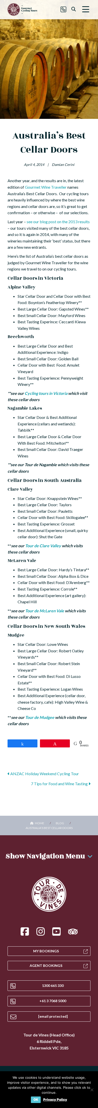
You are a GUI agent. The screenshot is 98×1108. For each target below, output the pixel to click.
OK (35, 1099)
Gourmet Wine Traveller (46, 187)
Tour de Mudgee (39, 717)
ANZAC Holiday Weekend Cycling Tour (44, 773)
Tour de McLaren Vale (44, 610)
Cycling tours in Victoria (46, 393)
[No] (91, 1089)
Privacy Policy (55, 1099)
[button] (85, 9)
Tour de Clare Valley (43, 545)
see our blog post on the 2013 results (58, 221)
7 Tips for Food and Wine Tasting (59, 783)
